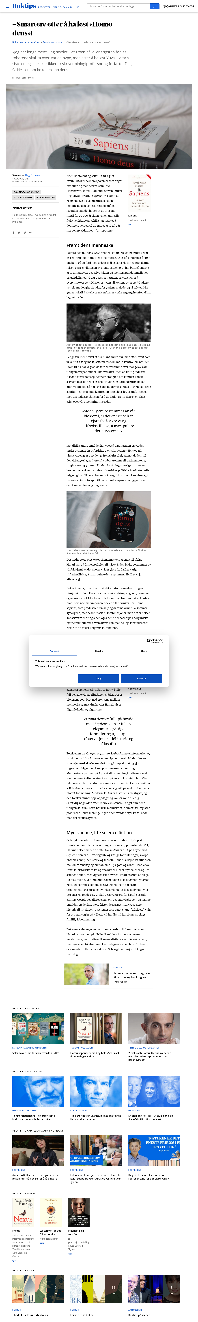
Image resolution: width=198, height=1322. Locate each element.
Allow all (141, 678)
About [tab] (143, 651)
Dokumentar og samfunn (26, 42)
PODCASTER (44, 7)
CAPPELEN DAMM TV (62, 7)
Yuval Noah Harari (45, 197)
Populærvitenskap (52, 42)
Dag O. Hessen (33, 175)
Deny (98, 678)
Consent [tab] (54, 651)
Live (77, 7)
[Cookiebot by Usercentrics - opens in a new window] (149, 641)
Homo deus (92, 253)
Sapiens (97, 196)
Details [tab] (99, 651)
